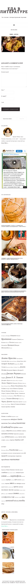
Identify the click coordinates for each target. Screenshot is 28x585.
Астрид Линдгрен (7, 364)
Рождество (14, 450)
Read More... (5, 143)
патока (20, 487)
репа (2, 493)
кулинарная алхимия (6, 453)
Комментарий (5, 72)
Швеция (16, 345)
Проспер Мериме (20, 391)
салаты (16, 437)
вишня (21, 470)
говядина (4, 472)
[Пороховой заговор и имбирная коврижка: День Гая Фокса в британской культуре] (14, 276)
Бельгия (18, 335)
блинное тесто (14, 470)
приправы (21, 434)
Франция (10, 345)
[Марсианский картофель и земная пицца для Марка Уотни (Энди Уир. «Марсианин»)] (14, 538)
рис (4, 493)
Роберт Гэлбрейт (5, 393)
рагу (12, 437)
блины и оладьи (6, 416)
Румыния (16, 342)
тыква (20, 497)
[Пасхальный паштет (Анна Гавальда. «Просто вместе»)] (14, 309)
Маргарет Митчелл (17, 383)
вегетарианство (5, 419)
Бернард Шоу (17, 364)
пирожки (16, 434)
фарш (23, 497)
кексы (19, 431)
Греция (19, 339)
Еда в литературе (14, 10)
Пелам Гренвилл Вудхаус (9, 391)
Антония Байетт (13, 361)
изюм (3, 475)
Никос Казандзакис (17, 386)
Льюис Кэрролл (6, 383)
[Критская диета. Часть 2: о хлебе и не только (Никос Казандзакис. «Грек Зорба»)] (14, 210)
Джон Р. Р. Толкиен (14, 377)
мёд (15, 483)
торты (17, 440)
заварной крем (20, 472)
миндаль (3, 483)
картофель (15, 475)
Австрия (8, 335)
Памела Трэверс (18, 388)
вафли (17, 416)
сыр (12, 497)
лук (15, 479)
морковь (7, 483)
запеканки (14, 430)
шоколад (10, 500)
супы (24, 437)
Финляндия (4, 345)
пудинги (8, 437)
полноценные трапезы (14, 456)
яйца (2, 504)
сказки (13, 407)
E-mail (4, 96)
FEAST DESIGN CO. (21, 582)
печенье (10, 434)
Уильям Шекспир (12, 398)
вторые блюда (16, 419)
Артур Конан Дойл (21, 361)
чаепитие (15, 459)
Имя (3, 90)
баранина (3, 470)
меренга (23, 479)
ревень (24, 490)
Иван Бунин (13, 380)
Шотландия (5, 348)
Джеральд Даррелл (12, 370)
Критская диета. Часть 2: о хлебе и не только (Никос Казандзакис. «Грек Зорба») (13, 226)
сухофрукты (6, 497)
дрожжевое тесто (12, 472)
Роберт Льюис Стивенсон (17, 393)
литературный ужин (18, 453)
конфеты (24, 430)
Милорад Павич (7, 386)
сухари (3, 440)
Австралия (3, 335)
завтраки (3, 430)
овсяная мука (10, 486)
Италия (7, 342)
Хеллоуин (20, 450)
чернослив (3, 500)
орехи (16, 487)
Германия (14, 339)
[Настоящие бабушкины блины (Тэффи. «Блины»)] (14, 568)
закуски (9, 431)
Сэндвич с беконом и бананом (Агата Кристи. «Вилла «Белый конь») (12, 259)
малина (19, 479)
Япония (10, 347)
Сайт (2, 102)
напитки (4, 434)
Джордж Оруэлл (6, 380)
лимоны (12, 479)
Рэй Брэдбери (4, 395)
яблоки (16, 501)
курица (8, 480)
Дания (22, 339)
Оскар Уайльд (9, 388)
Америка (13, 335)
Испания (3, 342)
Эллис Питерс (7, 404)
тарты (12, 440)
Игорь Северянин (19, 380)
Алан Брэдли (19, 358)
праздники (5, 459)
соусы (20, 437)
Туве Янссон (18, 396)
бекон (8, 470)
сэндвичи (7, 440)
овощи (19, 483)
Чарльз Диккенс (7, 401)
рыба (7, 493)
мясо (12, 483)
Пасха (7, 450)
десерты (14, 427)
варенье (14, 416)
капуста (8, 476)
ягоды (22, 500)
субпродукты (21, 493)
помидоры (16, 490)
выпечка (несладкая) (9, 423)
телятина (17, 497)
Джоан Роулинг (13, 373)
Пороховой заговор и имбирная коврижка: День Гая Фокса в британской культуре (13, 292)
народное (7, 406)
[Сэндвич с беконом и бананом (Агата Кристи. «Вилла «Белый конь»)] (14, 243)
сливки (16, 493)
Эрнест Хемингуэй (16, 404)
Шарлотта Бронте (17, 401)
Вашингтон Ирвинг (10, 367)
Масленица (3, 450)
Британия (6, 339)
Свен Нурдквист (10, 395)
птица (2, 437)
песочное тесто (7, 490)
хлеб (22, 440)
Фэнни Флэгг (21, 398)
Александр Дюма (5, 361)
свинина (10, 493)
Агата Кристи (8, 358)
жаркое (21, 427)
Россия (11, 342)
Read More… (4, 526)
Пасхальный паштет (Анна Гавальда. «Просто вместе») (12, 324)
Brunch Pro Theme (8, 582)
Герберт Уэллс (17, 367)
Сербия (20, 342)
